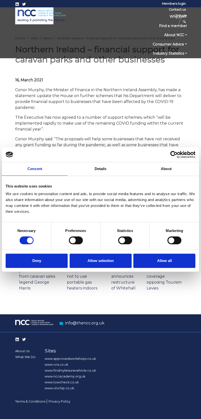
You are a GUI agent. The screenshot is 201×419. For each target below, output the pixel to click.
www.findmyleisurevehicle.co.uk (70, 370)
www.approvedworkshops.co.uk (70, 359)
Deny (36, 261)
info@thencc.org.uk (84, 323)
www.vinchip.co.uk (59, 388)
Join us (180, 15)
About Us (22, 351)
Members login (174, 3)
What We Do (25, 357)
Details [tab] (101, 169)
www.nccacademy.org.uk (65, 376)
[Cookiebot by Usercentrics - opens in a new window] (173, 154)
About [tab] (166, 169)
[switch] (76, 240)
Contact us (177, 9)
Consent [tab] (34, 169)
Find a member (173, 26)
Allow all (164, 261)
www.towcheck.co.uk (62, 382)
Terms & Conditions (30, 401)
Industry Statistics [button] (168, 53)
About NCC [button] (174, 35)
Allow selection (101, 261)
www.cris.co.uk (56, 364)
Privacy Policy (59, 401)
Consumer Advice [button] (168, 44)
